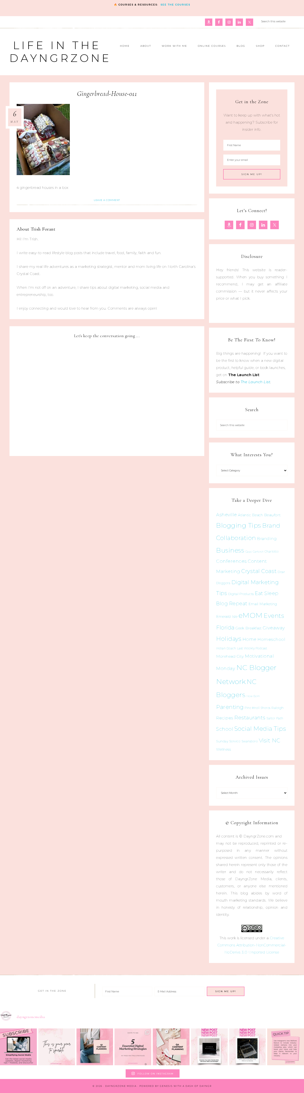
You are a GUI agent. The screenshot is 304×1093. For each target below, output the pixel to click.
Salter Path (274, 718)
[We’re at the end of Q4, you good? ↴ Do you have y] (171, 1046)
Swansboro (250, 741)
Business (230, 550)
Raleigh (277, 708)
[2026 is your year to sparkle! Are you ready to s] (56, 1046)
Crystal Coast (259, 571)
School (224, 729)
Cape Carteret (254, 551)
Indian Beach (226, 648)
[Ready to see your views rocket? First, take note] (285, 1046)
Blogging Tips (238, 525)
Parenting (230, 706)
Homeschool (271, 639)
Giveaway (274, 628)
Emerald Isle (227, 616)
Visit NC (269, 740)
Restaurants (250, 717)
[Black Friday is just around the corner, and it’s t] (247, 1046)
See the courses (175, 4)
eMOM (251, 615)
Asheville (226, 514)
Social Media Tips (260, 728)
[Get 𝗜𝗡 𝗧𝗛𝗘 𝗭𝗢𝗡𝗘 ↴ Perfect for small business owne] (18, 1046)
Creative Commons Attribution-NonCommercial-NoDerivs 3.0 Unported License (251, 945)
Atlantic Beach (250, 515)
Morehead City (230, 656)
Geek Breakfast (248, 628)
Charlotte (272, 551)
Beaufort (272, 515)
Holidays (228, 638)
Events (274, 615)
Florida (225, 627)
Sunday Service (228, 741)
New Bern (253, 696)
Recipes (224, 718)
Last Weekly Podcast (252, 648)
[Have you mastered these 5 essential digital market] (132, 1046)
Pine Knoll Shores (258, 708)
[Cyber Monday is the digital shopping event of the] (209, 1046)
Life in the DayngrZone (60, 52)
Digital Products (241, 594)
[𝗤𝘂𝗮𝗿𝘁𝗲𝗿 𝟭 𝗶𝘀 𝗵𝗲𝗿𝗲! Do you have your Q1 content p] (94, 1046)
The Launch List (256, 382)
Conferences (231, 561)
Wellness (223, 749)
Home (249, 639)
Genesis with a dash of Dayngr (186, 1086)
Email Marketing (262, 604)
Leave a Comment (107, 200)
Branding (267, 538)
